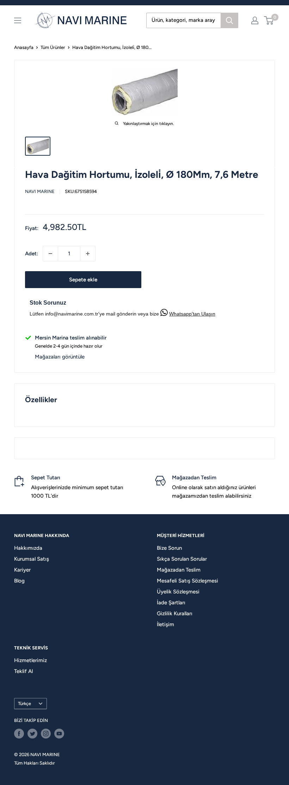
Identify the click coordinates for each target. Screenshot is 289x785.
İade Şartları (171, 602)
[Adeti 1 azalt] (50, 253)
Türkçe (24, 703)
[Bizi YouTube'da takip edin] (59, 734)
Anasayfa (23, 47)
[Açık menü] (17, 20)
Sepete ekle (83, 279)
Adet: (31, 253)
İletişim (165, 624)
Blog (19, 581)
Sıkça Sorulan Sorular (182, 559)
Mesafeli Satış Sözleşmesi (187, 581)
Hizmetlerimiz (30, 660)
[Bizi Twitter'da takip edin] (32, 734)
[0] (269, 20)
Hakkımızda (28, 548)
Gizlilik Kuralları (174, 613)
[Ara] (229, 20)
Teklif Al (23, 671)
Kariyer (22, 570)
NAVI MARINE (40, 191)
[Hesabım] (254, 20)
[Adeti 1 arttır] (87, 253)
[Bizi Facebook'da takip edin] (19, 734)
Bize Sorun (169, 548)
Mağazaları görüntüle (60, 357)
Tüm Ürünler (53, 47)
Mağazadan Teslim (179, 570)
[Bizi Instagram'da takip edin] (46, 734)
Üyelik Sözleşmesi (178, 591)
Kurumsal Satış (31, 559)
